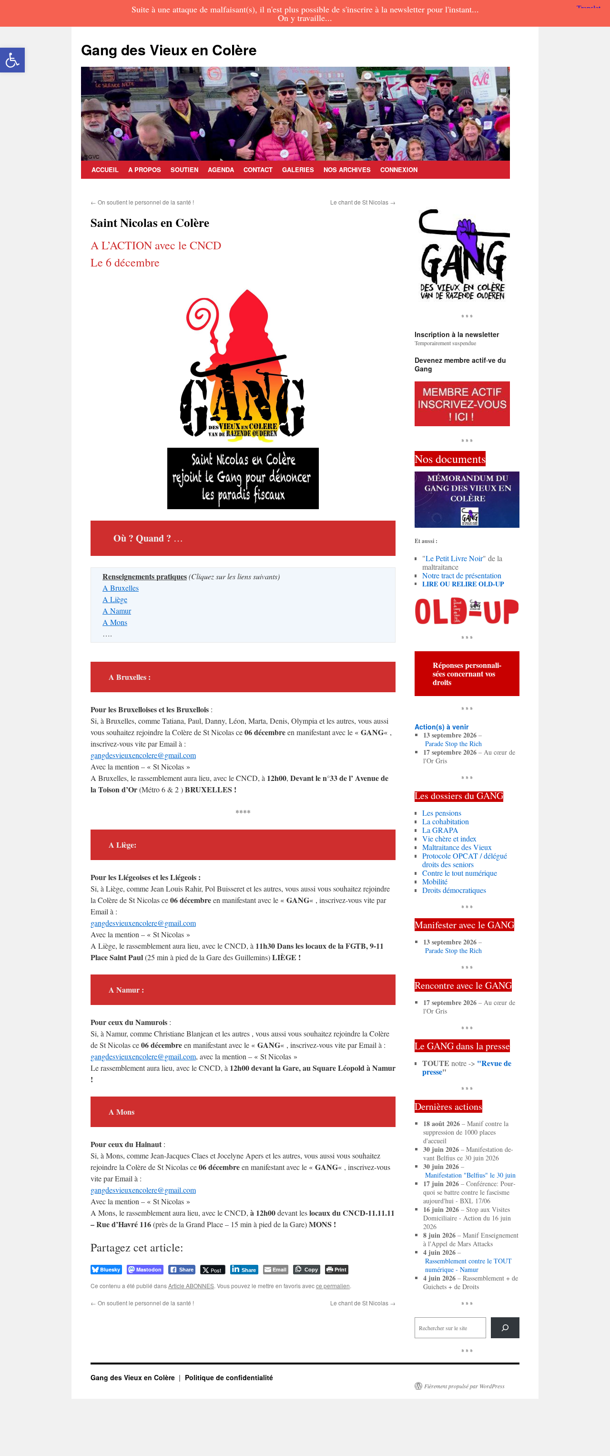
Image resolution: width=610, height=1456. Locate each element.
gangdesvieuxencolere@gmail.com (143, 755)
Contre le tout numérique (459, 873)
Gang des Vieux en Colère (169, 49)
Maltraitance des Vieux (457, 847)
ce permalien (333, 1286)
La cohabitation (445, 821)
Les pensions (441, 813)
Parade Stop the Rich (453, 743)
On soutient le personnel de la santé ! (142, 202)
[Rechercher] (505, 1327)
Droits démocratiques (454, 890)
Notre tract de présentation (461, 575)
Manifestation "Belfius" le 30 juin (470, 1175)
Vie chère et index (449, 838)
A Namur (116, 610)
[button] (12, 60)
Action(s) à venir (441, 726)
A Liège (114, 599)
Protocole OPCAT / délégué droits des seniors (464, 860)
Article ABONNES (191, 1286)
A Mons (114, 622)
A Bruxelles (120, 588)
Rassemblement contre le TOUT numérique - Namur (468, 1265)
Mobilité (434, 881)
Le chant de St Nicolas (363, 202)
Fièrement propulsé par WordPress (464, 1386)
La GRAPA (440, 830)
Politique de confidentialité (229, 1377)
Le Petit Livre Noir (454, 558)
